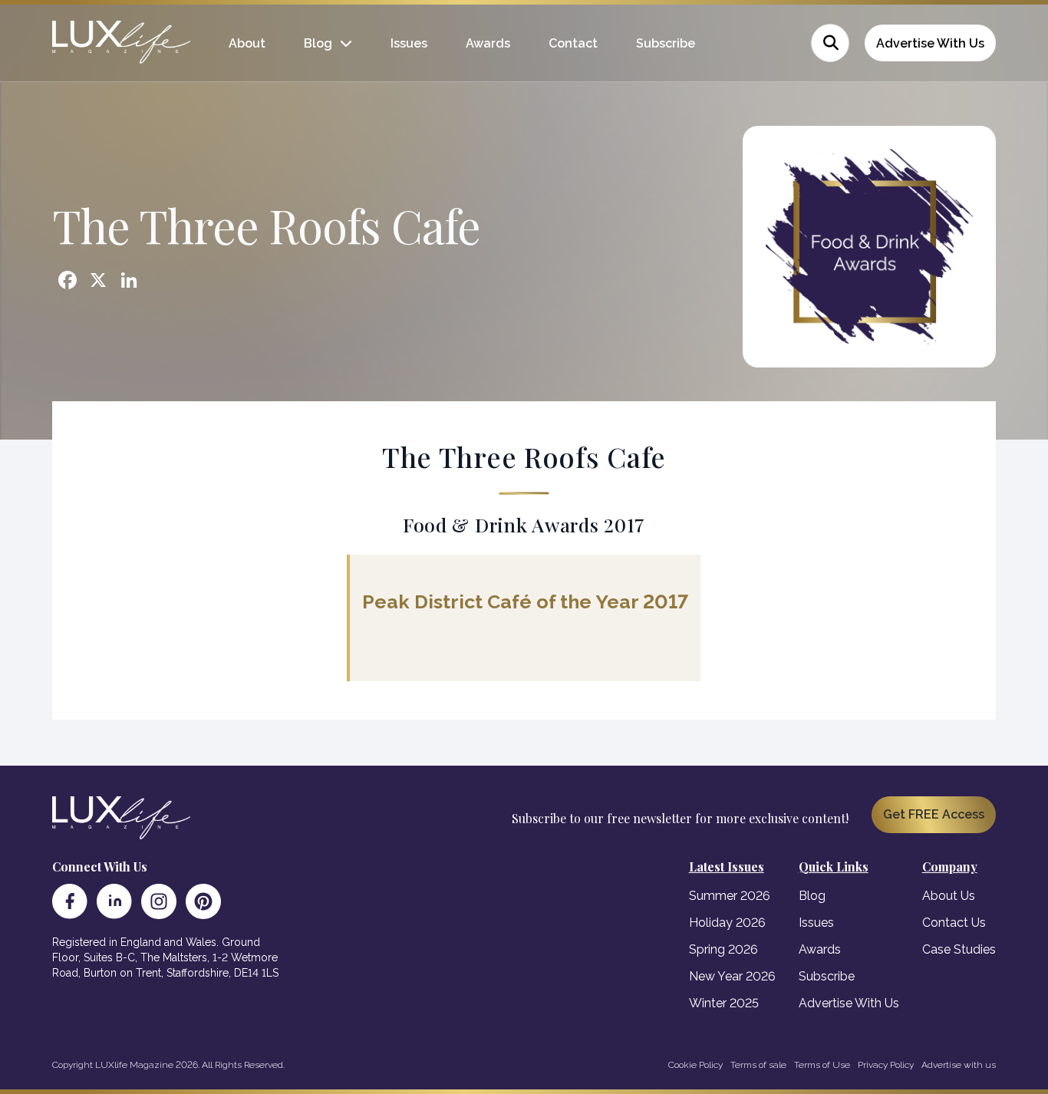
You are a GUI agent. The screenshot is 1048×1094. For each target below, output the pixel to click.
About (247, 43)
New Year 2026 (732, 976)
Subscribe (665, 43)
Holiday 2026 (727, 922)
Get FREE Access (933, 814)
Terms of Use (822, 1064)
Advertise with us (958, 1064)
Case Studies (959, 949)
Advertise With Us (930, 43)
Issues (409, 43)
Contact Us (954, 922)
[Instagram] (158, 901)
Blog (318, 43)
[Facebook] (69, 901)
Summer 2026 (729, 895)
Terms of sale (758, 1064)
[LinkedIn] (114, 901)
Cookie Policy (695, 1064)
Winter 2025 (724, 1003)
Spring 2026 (723, 949)
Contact (573, 43)
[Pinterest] (203, 901)
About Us (948, 895)
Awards (488, 43)
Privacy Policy (886, 1064)
